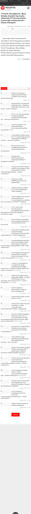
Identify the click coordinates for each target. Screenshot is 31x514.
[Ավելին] (29, 88)
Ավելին (15, 415)
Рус (11, 1)
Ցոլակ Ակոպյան (26, 59)
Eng (19, 1)
